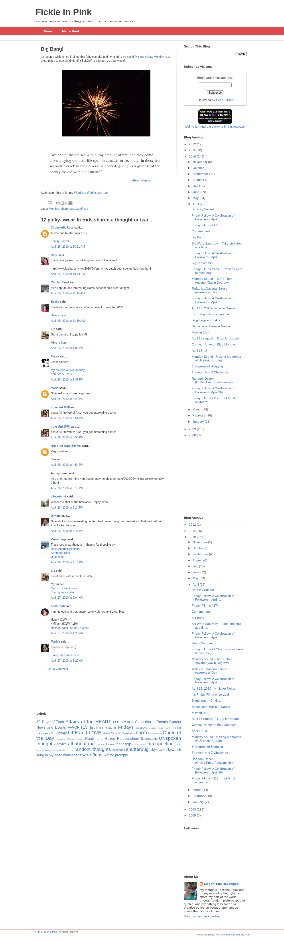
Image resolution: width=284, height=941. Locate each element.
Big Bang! (198, 237)
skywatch (173, 750)
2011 (192, 150)
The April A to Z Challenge (210, 372)
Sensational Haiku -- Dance (211, 326)
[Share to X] (66, 203)
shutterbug (67, 208)
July (196, 186)
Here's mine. (59, 315)
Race (54, 255)
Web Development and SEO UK (232, 934)
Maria (54, 388)
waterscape (72, 755)
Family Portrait (60, 241)
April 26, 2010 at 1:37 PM (67, 379)
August (198, 179)
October (199, 168)
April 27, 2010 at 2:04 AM (67, 597)
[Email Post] (50, 202)
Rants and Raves (100, 738)
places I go (68, 750)
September (201, 174)
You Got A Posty (61, 374)
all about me (81, 743)
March (197, 409)
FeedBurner (224, 100)
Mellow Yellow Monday (149, 56)
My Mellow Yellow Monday (68, 370)
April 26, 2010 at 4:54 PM (67, 464)
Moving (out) (200, 332)
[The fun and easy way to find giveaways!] (215, 126)
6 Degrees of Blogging (207, 366)
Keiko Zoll (58, 606)
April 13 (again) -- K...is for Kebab (215, 338)
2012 (193, 144)
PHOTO (142, 733)
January (199, 421)
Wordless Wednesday (88, 192)
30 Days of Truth (50, 722)
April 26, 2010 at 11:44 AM (68, 293)
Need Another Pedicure (65, 548)
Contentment (201, 231)
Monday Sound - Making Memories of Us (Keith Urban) (216, 358)
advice (61, 744)
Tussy (55, 356)
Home (48, 31)
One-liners (128, 733)
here (64, 342)
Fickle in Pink (64, 12)
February (199, 415)
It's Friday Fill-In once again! (211, 314)
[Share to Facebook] (70, 203)
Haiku (176, 727)
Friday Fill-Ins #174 (205, 225)
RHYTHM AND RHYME (66, 446)
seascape (118, 750)
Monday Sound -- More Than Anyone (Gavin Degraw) (212, 280)
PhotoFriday (156, 733)
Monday (54, 208)
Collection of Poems (151, 722)
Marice (55, 641)
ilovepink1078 (60, 407)
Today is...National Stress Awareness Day (209, 290)
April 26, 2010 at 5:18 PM (67, 488)
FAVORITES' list (81, 727)
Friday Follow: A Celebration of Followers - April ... (213, 217)
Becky (55, 301)
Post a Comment (57, 669)
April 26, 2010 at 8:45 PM (67, 531)
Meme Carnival (112, 733)
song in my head (49, 755)
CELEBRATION (123, 722)
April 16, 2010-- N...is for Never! (214, 308)
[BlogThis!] (62, 203)
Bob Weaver (142, 180)
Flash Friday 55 (106, 727)
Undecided (57, 556)
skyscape (157, 750)
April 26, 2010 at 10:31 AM (68, 246)
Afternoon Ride (60, 552)
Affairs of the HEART (88, 721)
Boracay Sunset (203, 209)
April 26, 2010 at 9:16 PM (67, 562)
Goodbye (141, 727)
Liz (53, 329)
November (200, 162)
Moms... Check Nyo (64, 588)
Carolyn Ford (60, 282)
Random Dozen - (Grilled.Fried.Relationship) (212, 380)
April (196, 204)
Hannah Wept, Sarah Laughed (70, 627)
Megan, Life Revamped (221, 884)
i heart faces (139, 744)
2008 (193, 435)
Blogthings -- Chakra (206, 320)
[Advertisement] (106, 689)
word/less (82, 208)
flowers (109, 744)
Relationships (128, 738)
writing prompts (116, 755)
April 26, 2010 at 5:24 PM (67, 507)
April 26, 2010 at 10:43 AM (68, 274)
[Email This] (58, 203)
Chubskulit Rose (62, 227)
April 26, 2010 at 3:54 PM (67, 418)
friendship (123, 744)
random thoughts (93, 749)
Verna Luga (58, 539)
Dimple (56, 515)
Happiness (43, 733)
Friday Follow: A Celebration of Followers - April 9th (213, 390)
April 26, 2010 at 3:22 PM (67, 398)
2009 (193, 429)
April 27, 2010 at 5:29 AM (67, 660)
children (101, 744)
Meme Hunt (70, 31)
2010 (193, 156)
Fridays (126, 727)
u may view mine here (65, 655)
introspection (160, 743)
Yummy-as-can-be (62, 592)
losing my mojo (53, 750)
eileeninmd (58, 496)
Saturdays (149, 738)
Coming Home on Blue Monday (214, 344)
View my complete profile (201, 916)
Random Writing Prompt (70, 739)
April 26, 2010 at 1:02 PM (67, 348)
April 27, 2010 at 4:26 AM (67, 633)
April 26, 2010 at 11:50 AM (68, 320)
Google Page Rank (159, 728)
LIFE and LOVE (84, 732)
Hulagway (59, 733)
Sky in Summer (202, 263)
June (196, 192)
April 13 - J (199, 350)
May (196, 198)
